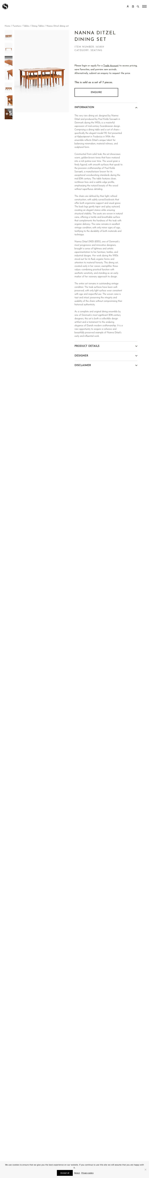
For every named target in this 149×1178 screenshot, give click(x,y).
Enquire (96, 92)
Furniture (17, 26)
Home (7, 26)
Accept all (64, 1173)
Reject (77, 1173)
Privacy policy (87, 1173)
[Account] (127, 6)
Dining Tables (38, 26)
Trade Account (111, 66)
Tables (26, 26)
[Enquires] (133, 6)
